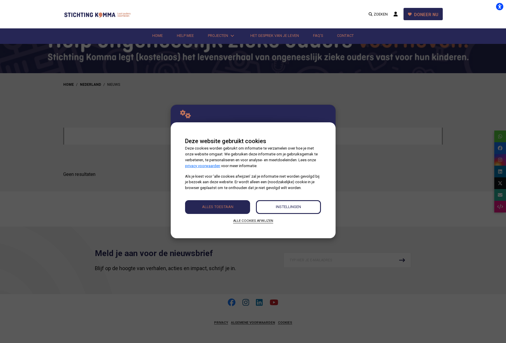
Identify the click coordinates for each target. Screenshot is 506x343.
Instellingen (288, 207)
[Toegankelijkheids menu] (499, 6)
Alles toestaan (217, 207)
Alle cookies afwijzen (253, 221)
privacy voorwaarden (202, 166)
